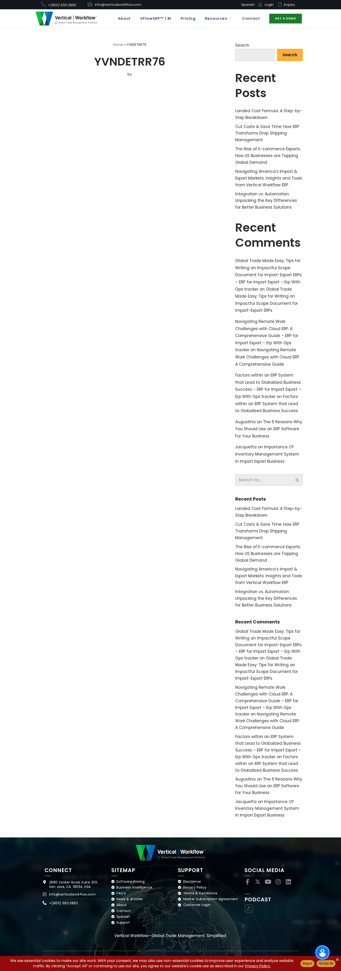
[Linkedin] (288, 882)
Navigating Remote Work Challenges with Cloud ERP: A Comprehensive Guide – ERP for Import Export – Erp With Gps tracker (266, 336)
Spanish (248, 4)
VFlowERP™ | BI (155, 18)
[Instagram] (278, 882)
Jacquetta (246, 447)
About (124, 18)
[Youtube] (268, 882)
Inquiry (289, 4)
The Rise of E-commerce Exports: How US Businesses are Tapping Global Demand (268, 155)
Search (242, 45)
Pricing (188, 18)
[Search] (297, 480)
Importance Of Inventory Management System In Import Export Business (267, 454)
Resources (216, 18)
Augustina (245, 422)
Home (118, 44)
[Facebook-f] (247, 882)
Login (269, 4)
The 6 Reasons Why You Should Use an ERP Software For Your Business (268, 429)
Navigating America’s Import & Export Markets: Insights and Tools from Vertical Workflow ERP (268, 178)
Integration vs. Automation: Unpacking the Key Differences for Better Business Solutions (266, 200)
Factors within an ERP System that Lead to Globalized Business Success (266, 403)
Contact (251, 18)
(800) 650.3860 (64, 903)
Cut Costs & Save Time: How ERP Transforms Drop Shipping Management (267, 133)
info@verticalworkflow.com (118, 4)
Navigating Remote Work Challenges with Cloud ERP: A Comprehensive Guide (267, 357)
